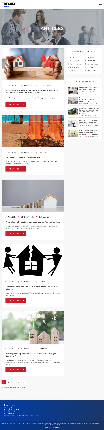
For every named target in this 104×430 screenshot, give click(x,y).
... (13, 382)
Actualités (74, 67)
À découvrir (75, 61)
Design (72, 70)
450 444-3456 (12, 412)
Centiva (56, 427)
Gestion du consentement (52, 424)
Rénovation (91, 67)
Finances (12, 85)
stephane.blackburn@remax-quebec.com (24, 416)
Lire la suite (14, 104)
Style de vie (91, 70)
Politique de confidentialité (76, 423)
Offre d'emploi (92, 64)
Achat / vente (75, 64)
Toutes (73, 57)
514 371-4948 (12, 414)
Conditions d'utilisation (93, 423)
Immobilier (91, 61)
